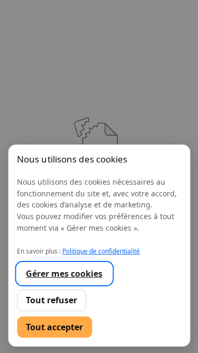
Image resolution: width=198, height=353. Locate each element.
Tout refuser (51, 300)
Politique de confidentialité (101, 251)
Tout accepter (54, 327)
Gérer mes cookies (64, 273)
